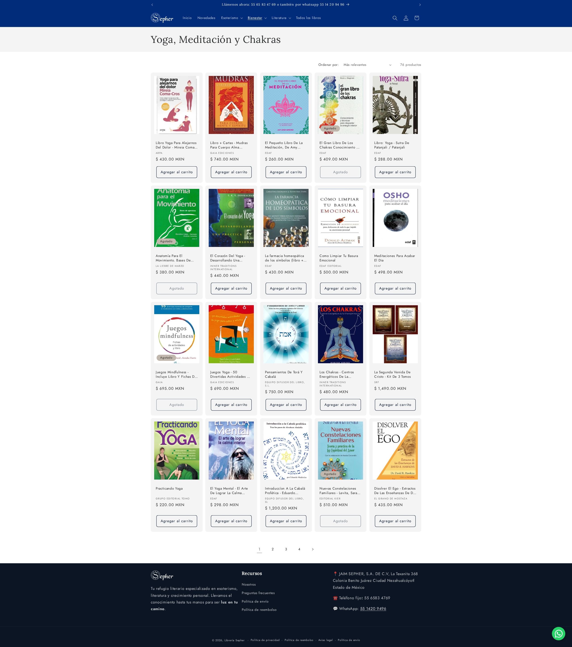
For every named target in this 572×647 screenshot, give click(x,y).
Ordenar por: (328, 64)
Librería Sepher (235, 640)
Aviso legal (325, 640)
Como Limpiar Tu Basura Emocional (339, 258)
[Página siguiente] (312, 549)
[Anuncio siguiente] (420, 4)
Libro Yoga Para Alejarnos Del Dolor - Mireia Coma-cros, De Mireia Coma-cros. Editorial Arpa (176, 145)
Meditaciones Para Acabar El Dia (394, 258)
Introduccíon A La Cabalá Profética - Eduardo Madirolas (285, 491)
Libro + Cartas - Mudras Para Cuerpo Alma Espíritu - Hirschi (229, 145)
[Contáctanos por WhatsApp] (558, 633)
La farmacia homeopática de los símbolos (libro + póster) (284, 258)
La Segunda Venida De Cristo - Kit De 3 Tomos (392, 374)
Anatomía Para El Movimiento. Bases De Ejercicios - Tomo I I (173, 258)
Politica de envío (255, 601)
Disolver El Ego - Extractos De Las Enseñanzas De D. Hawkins (395, 491)
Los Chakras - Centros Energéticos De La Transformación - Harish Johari (338, 374)
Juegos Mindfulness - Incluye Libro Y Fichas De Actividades (176, 374)
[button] (231, 18)
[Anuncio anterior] (152, 4)
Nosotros (249, 584)
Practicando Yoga (169, 488)
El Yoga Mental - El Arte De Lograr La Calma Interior (229, 491)
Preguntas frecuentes (258, 593)
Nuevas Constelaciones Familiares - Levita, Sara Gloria (338, 491)
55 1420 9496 (373, 609)
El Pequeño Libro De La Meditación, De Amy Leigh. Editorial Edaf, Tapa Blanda (286, 145)
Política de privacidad (265, 640)
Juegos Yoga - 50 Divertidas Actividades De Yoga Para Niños (230, 374)
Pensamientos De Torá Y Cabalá (284, 374)
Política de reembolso (259, 609)
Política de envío (349, 640)
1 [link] (260, 549)
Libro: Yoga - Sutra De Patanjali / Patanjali (391, 145)
